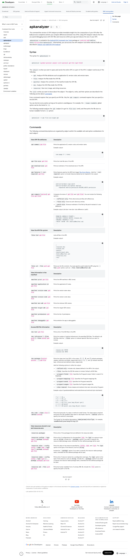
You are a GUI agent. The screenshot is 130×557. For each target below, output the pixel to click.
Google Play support (118, 526)
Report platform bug (118, 521)
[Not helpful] (103, 20)
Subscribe (108, 553)
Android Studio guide (101, 522)
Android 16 (81, 524)
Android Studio (116, 2)
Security (28, 526)
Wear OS (63, 524)
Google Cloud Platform (77, 545)
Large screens (64, 521)
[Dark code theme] (104, 61)
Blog (27, 535)
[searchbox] (12, 17)
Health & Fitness (47, 526)
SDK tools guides (108, 11)
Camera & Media (48, 529)
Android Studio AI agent (32, 11)
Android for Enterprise (32, 524)
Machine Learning (48, 524)
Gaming (45, 521)
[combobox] (82, 2)
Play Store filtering (85, 172)
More (60, 2)
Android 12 (81, 535)
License (34, 552)
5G (44, 535)
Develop (49, 2)
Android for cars (65, 529)
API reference (99, 528)
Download (5, 11)
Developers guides (100, 525)
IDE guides (16, 11)
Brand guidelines (42, 552)
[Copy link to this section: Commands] (43, 127)
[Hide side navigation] (21, 554)
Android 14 (81, 529)
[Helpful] (101, 20)
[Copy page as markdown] (56, 27)
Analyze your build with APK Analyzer (48, 45)
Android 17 (81, 521)
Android (28, 521)
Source (28, 529)
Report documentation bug (120, 524)
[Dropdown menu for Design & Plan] (42, 2)
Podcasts (28, 538)
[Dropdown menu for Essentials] (27, 2)
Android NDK (99, 534)
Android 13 (81, 532)
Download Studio (100, 531)
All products (90, 545)
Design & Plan (36, 2)
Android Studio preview (73, 11)
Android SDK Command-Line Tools (61, 40)
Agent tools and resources (52, 11)
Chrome (56, 545)
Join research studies (118, 529)
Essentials (21, 2)
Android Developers (35, 20)
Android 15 (81, 526)
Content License (75, 486)
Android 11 (81, 538)
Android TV (64, 532)
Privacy (45, 532)
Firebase (64, 545)
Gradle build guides (92, 11)
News (27, 532)
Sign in (126, 2)
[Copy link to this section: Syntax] (38, 52)
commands (48, 94)
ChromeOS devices (66, 526)
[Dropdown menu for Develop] (54, 2)
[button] (10, 24)
